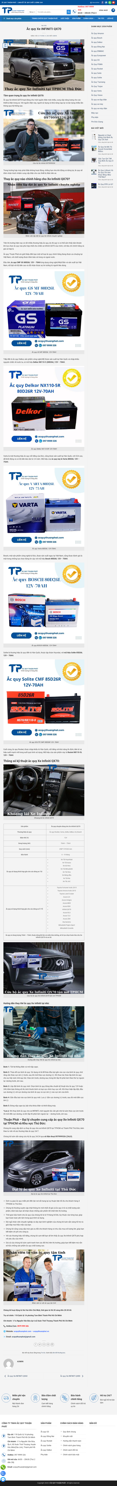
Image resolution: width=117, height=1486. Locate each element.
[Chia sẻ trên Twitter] (40, 1344)
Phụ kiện (94, 117)
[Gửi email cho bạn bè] (44, 1344)
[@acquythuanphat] (3, 1479)
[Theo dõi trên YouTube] (113, 2)
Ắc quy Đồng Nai (98, 47)
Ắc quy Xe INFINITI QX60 (17, 1376)
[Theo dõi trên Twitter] (106, 2)
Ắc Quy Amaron (97, 33)
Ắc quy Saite (96, 73)
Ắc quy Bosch (96, 38)
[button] (94, 2)
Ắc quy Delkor (96, 42)
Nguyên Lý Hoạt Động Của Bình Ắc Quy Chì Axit (105, 137)
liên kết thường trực (59, 1353)
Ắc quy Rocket (97, 69)
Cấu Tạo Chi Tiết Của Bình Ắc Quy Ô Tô (105, 161)
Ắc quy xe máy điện (99, 108)
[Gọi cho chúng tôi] (110, 2)
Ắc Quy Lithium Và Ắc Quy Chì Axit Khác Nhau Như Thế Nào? (105, 173)
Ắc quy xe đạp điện (99, 100)
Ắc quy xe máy (97, 104)
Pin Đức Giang (97, 122)
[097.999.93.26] (3, 1467)
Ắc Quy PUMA (96, 64)
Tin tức (101, 18)
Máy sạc (94, 113)
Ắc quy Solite (96, 78)
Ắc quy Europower (98, 55)
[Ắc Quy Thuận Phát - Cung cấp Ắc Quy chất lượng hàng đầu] (13, 10)
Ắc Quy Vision (96, 95)
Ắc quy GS (95, 60)
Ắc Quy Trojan (97, 86)
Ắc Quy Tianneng (98, 82)
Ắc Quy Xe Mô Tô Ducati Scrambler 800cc (105, 149)
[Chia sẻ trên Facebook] (36, 1344)
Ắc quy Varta (96, 91)
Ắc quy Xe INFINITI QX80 (70, 1376)
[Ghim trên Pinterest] (48, 1344)
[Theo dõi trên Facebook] (102, 2)
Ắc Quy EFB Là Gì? (105, 184)
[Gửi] (69, 12)
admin (55, 36)
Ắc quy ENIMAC (97, 51)
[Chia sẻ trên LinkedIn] (52, 1344)
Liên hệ (110, 18)
